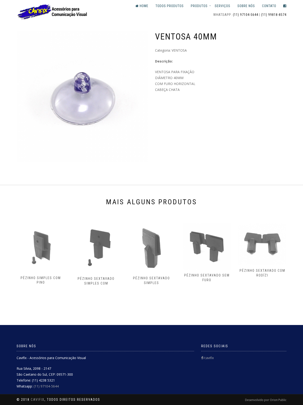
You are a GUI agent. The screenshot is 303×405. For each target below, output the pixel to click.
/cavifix (208, 358)
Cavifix (38, 399)
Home (143, 6)
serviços (222, 6)
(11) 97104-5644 (245, 15)
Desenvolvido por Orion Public (265, 400)
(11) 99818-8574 (273, 15)
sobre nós (246, 6)
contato (269, 6)
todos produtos (170, 6)
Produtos (199, 6)
